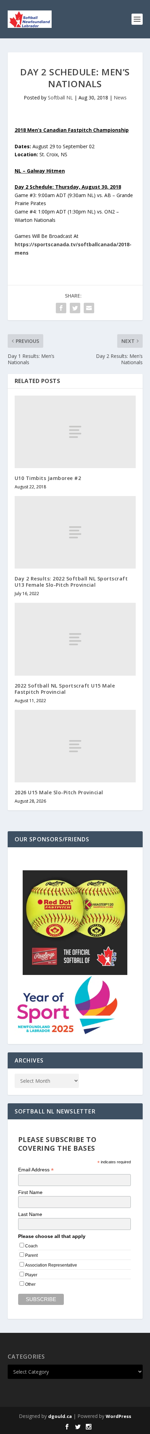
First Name (30, 1192)
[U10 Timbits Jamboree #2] (75, 432)
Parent (31, 1255)
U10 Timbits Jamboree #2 (48, 478)
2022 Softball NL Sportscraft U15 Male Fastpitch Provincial (65, 688)
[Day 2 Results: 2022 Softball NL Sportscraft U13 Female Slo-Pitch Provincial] (75, 532)
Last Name (30, 1214)
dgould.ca (60, 1416)
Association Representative (51, 1265)
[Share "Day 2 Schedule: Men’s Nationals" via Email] (89, 308)
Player (31, 1274)
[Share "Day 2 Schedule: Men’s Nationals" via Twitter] (75, 308)
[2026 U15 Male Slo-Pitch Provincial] (75, 746)
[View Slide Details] (75, 922)
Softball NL (60, 97)
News (120, 97)
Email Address (36, 1169)
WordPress (118, 1416)
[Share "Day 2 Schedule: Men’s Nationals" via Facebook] (61, 308)
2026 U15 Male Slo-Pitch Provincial (59, 792)
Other (30, 1284)
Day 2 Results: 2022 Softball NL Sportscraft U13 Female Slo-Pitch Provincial (71, 581)
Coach (31, 1246)
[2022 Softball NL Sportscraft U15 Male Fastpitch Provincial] (75, 639)
